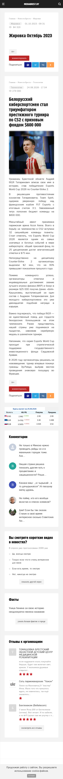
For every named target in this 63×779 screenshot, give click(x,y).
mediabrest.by (31, 4)
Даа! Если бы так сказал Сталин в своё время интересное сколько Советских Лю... (36, 515)
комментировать (19, 58)
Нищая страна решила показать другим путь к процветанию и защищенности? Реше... (32, 469)
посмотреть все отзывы (31, 728)
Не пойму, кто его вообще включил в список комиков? (35, 500)
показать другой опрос (32, 582)
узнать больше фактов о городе (31, 621)
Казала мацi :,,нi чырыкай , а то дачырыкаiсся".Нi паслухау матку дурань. (35, 486)
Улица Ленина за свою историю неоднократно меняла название (27, 610)
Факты (14, 600)
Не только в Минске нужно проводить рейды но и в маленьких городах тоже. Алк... (34, 450)
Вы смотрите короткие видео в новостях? (31, 540)
